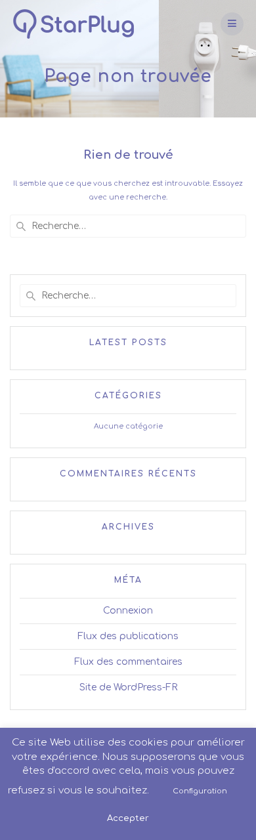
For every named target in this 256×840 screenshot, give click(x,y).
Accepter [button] (128, 818)
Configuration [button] (200, 791)
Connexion (128, 611)
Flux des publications (128, 636)
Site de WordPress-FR (128, 687)
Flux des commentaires (128, 662)
